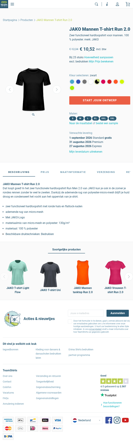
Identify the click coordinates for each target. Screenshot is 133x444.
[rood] (109, 81)
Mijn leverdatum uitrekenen (85, 151)
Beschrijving (19, 172)
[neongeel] (122, 81)
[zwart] (97, 81)
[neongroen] (72, 88)
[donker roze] (103, 81)
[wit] (91, 81)
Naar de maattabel (80, 123)
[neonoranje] (115, 81)
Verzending (106, 172)
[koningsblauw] (78, 81)
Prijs (45, 172)
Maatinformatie (73, 172)
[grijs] (84, 81)
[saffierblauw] (72, 81)
